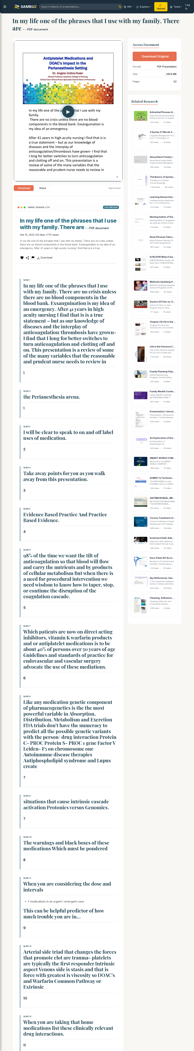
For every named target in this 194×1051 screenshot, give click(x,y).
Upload (161, 8)
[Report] (33, 257)
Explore (144, 6)
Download (24, 188)
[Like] (22, 257)
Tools (177, 6)
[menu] (4, 6)
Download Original (155, 56)
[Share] (27, 257)
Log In (187, 6)
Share (42, 188)
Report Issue (115, 188)
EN (129, 6)
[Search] (119, 7)
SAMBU (29, 6)
